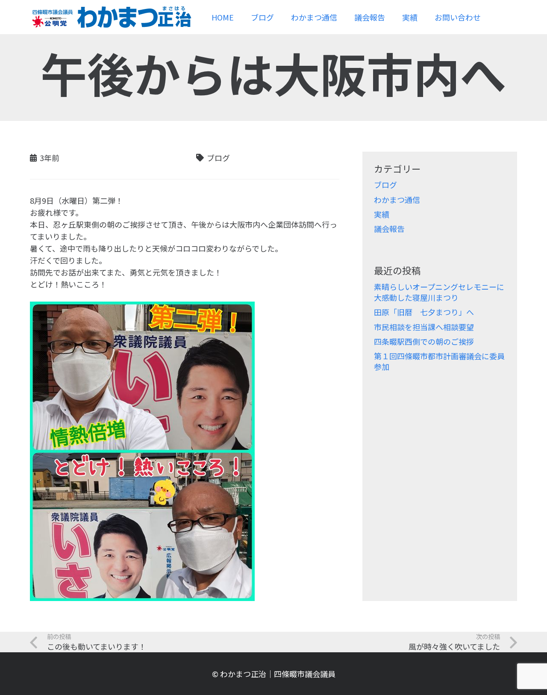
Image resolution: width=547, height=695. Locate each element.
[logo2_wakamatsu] (111, 17)
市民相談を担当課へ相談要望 (424, 326)
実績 (381, 214)
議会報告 (389, 228)
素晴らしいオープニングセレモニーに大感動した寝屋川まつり (439, 292)
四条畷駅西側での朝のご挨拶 (424, 341)
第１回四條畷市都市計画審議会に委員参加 (439, 361)
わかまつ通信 (397, 199)
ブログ (385, 184)
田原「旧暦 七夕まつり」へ (424, 311)
